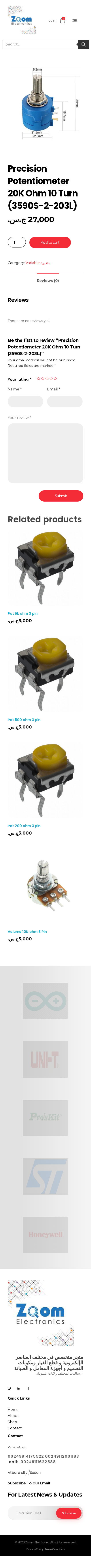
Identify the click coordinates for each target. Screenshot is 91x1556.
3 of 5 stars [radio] (47, 378)
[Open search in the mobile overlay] (45, 44)
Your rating (19, 379)
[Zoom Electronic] (22, 20)
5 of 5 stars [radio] (55, 378)
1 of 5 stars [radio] (38, 378)
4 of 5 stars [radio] (51, 378)
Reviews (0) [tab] (48, 281)
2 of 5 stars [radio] (42, 378)
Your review (19, 418)
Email (53, 389)
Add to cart (50, 242)
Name (15, 389)
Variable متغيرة (38, 263)
